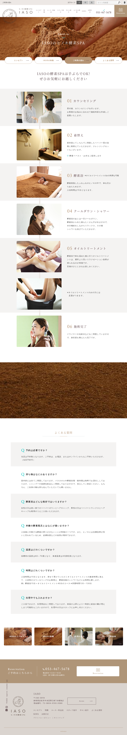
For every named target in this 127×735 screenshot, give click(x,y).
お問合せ (45, 714)
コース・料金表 (57, 710)
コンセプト (37, 710)
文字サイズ (71, 2)
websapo (63, 731)
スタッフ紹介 (71, 710)
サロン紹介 (84, 710)
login (124, 2)
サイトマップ (59, 717)
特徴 (46, 710)
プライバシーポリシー (42, 717)
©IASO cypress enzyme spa (7, 691)
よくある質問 (96, 710)
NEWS (36, 714)
